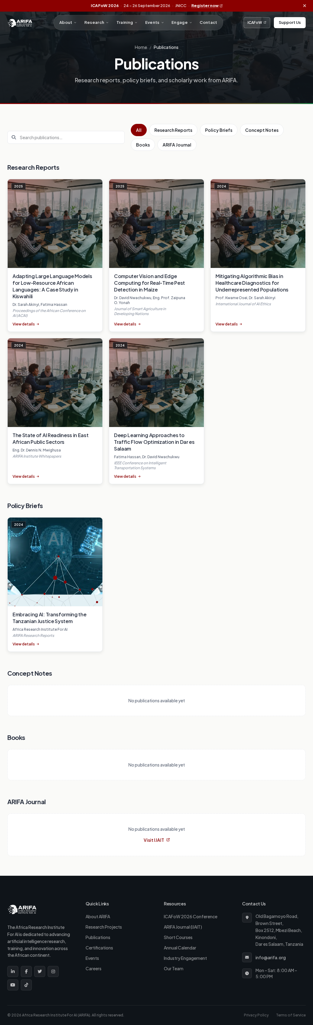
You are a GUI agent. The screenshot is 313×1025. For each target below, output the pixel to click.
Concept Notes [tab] (261, 130)
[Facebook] (26, 971)
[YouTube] (12, 984)
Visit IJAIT (154, 840)
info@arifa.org (271, 957)
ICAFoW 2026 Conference (190, 916)
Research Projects (104, 927)
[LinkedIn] (12, 971)
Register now (205, 5)
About (65, 22)
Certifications (99, 947)
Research (94, 22)
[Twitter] (39, 971)
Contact (208, 22)
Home (141, 47)
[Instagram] (53, 971)
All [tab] (139, 130)
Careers (93, 968)
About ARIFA (98, 916)
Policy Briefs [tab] (218, 130)
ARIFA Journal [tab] (177, 144)
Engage (179, 22)
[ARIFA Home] (20, 22)
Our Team (173, 968)
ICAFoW (255, 22)
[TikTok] (26, 984)
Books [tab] (143, 144)
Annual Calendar (180, 947)
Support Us (290, 22)
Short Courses (178, 937)
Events (152, 22)
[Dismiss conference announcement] (304, 6)
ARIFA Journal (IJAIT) (183, 927)
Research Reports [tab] (173, 130)
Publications (98, 937)
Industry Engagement (185, 958)
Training (124, 22)
